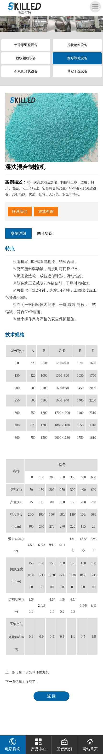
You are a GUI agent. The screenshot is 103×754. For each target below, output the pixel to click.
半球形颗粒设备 (26, 45)
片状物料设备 (77, 45)
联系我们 (19, 211)
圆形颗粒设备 (77, 58)
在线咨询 (46, 211)
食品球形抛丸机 (37, 672)
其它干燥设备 (77, 71)
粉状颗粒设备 (26, 58)
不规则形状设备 (26, 71)
